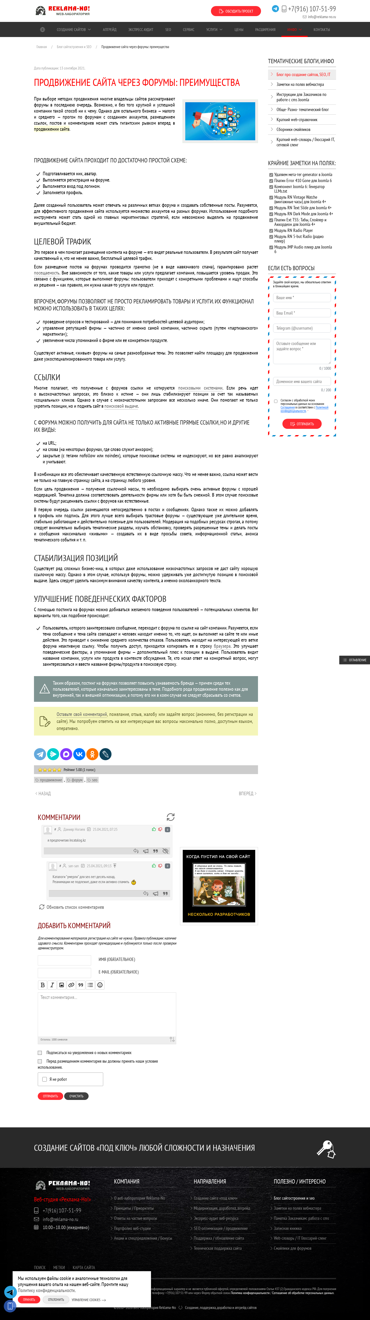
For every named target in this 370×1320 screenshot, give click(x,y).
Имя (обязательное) (117, 959)
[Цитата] (80, 985)
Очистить (76, 1096)
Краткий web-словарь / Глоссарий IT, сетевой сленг (306, 142)
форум (77, 780)
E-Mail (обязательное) (118, 972)
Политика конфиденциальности (250, 1293)
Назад (45, 793)
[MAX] (66, 754)
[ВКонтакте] (79, 754)
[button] (219, 885)
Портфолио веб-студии (132, 1228)
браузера (222, 646)
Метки (59, 1267)
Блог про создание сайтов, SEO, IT (303, 74)
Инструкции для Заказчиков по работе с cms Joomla (301, 97)
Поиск (40, 1267)
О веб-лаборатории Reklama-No (139, 1198)
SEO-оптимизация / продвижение (221, 1228)
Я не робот (58, 1079)
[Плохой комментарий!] (160, 829)
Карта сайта (84, 1267)
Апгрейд (110, 29)
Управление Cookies (86, 1300)
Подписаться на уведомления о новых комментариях (89, 1052)
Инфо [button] (292, 29)
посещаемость (46, 272)
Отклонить (56, 1299)
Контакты (322, 29)
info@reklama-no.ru (322, 16)
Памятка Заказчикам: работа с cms (301, 1218)
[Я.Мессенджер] (53, 754)
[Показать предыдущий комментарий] (115, 865)
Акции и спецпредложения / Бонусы (143, 1238)
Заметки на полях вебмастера (300, 84)
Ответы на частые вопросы (135, 1218)
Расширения (265, 29)
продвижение (51, 780)
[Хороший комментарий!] (154, 829)
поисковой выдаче (121, 406)
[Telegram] (40, 754)
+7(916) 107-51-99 (312, 8)
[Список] (90, 985)
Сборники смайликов (293, 129)
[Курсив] (52, 985)
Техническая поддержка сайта (218, 1248)
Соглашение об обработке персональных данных (303, 1293)
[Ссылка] (71, 985)
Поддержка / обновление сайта (219, 1238)
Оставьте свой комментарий (82, 714)
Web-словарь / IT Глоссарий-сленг (300, 1238)
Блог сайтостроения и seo (294, 1198)
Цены (239, 29)
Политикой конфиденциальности (304, 409)
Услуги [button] (211, 29)
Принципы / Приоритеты (134, 1208)
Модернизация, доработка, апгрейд (222, 1208)
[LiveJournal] (105, 754)
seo (94, 780)
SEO (168, 29)
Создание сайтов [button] (71, 29)
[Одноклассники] (92, 754)
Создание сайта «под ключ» (216, 1198)
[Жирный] (42, 985)
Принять (29, 1299)
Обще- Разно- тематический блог (303, 109)
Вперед (246, 793)
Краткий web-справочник (297, 119)
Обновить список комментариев (75, 907)
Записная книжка (288, 1228)
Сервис (188, 29)
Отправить (50, 1096)
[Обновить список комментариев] (170, 817)
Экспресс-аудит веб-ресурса (216, 1218)
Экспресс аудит (140, 29)
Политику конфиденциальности (46, 1290)
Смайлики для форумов (292, 1248)
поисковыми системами (200, 388)
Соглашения (288, 407)
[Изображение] (61, 985)
